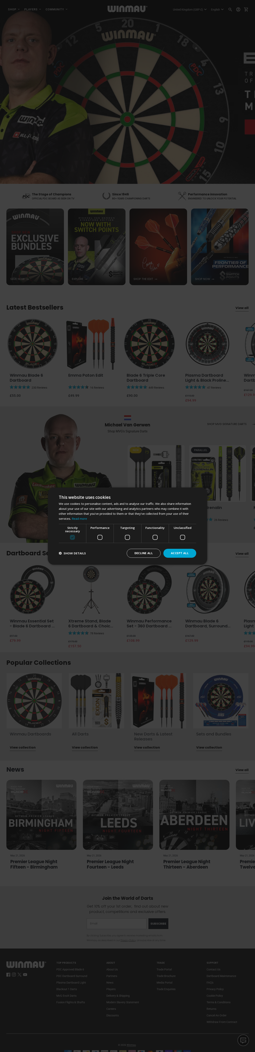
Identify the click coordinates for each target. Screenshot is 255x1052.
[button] (72, 553)
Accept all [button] (180, 553)
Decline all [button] (143, 553)
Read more (79, 518)
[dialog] (127, 526)
